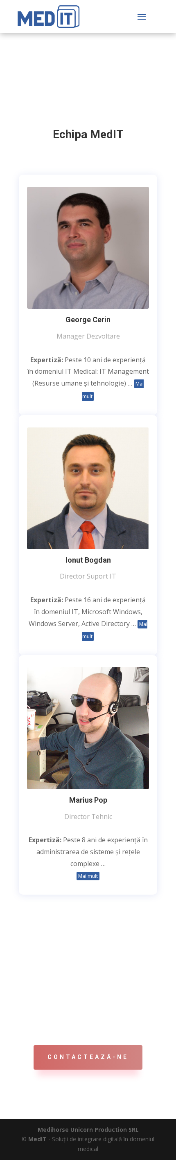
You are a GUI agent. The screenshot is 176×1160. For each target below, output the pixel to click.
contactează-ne (88, 1057)
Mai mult (88, 876)
